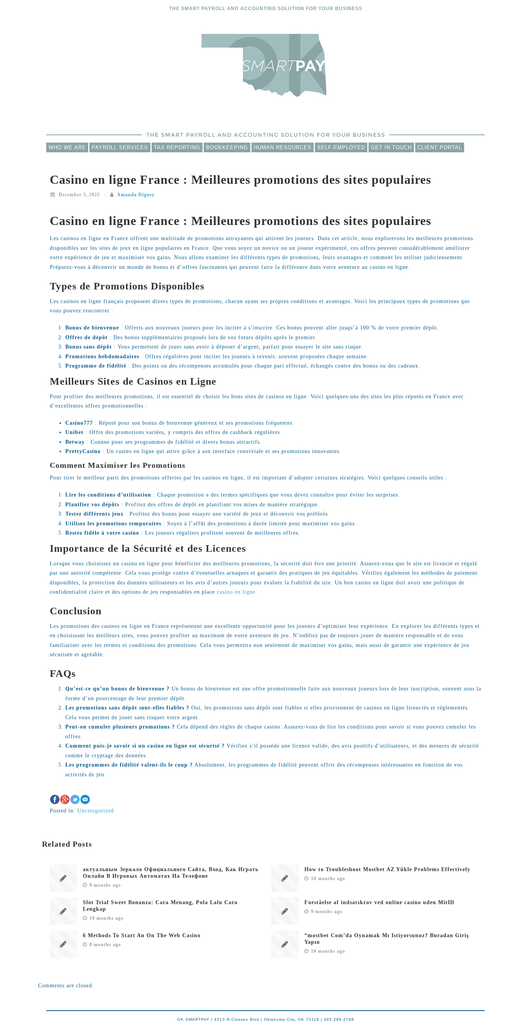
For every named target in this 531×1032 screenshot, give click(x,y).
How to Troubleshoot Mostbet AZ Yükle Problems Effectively (387, 869)
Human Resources (282, 147)
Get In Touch (391, 147)
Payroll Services (120, 147)
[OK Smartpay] (265, 64)
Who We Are (67, 147)
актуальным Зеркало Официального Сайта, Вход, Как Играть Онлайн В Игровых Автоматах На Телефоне (171, 872)
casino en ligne (236, 592)
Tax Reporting (177, 147)
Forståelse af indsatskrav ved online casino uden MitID (379, 902)
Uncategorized (95, 811)
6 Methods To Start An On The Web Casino (142, 935)
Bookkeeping (227, 147)
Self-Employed (341, 147)
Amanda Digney (136, 194)
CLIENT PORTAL (439, 147)
